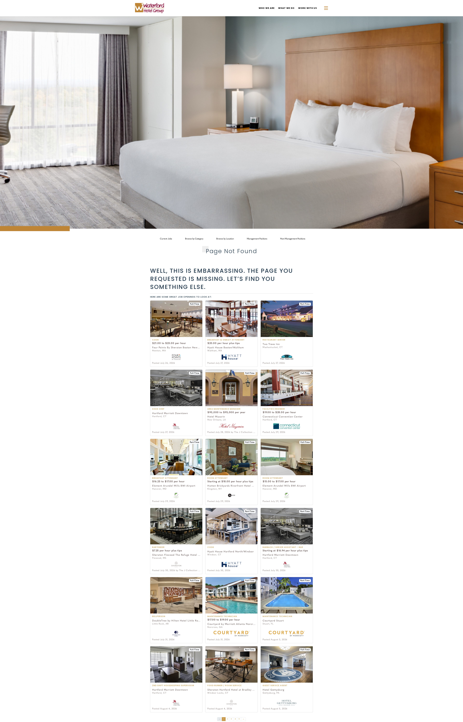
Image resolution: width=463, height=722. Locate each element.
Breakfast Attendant (165, 478)
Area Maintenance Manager (223, 409)
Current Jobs (166, 239)
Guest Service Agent (275, 686)
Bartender (158, 547)
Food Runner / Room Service (224, 686)
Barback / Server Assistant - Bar (283, 547)
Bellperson (158, 616)
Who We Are (267, 8)
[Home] (149, 8)
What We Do (286, 8)
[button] (325, 8)
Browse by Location (225, 239)
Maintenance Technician (222, 616)
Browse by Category (194, 239)
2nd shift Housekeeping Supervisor (173, 686)
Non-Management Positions (292, 239)
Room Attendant (217, 478)
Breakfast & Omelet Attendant (226, 340)
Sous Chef (158, 409)
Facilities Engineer (274, 409)
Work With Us (307, 8)
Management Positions (257, 239)
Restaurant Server (274, 340)
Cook (155, 340)
